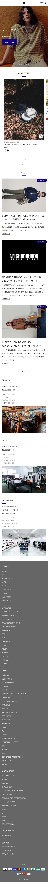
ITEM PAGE (9, 42)
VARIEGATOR (6, 608)
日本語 (23, 864)
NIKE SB (5, 660)
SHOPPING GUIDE (8, 846)
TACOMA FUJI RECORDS (10, 712)
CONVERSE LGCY (8, 824)
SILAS (4, 820)
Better (4, 734)
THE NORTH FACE (8, 578)
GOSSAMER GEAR (8, 619)
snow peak (6, 641)
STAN (4, 645)
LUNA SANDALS (7, 589)
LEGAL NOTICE (7, 850)
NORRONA (5, 652)
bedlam (5, 746)
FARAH (4, 727)
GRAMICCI (5, 664)
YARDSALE (6, 708)
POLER (4, 649)
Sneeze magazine (8, 738)
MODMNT (5, 783)
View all (23, 165)
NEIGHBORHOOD (8, 776)
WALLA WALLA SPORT (10, 612)
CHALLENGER (7, 787)
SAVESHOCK (6, 600)
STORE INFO (6, 835)
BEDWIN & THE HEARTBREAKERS (14, 798)
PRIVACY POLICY (8, 854)
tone (3, 813)
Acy (3, 731)
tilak (3, 638)
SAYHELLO (6, 723)
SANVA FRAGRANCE (9, 626)
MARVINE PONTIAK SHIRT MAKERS (14, 694)
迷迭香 (4, 582)
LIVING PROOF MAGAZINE (11, 742)
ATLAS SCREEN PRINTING (11, 623)
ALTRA (4, 586)
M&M (4, 809)
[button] (19, 64)
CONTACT (5, 843)
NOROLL (5, 686)
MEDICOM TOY (7, 760)
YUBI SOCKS (6, 597)
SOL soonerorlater (8, 682)
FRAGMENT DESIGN (9, 805)
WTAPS (4, 779)
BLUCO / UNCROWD (9, 802)
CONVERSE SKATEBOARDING (12, 757)
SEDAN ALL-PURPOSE (10, 701)
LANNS (4, 690)
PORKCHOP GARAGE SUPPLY (12, 790)
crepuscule (6, 697)
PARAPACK (6, 630)
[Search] (45, 3)
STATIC (4, 574)
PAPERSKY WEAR (8, 615)
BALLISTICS (6, 656)
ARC (3, 634)
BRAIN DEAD (6, 716)
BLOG (4, 839)
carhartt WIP (6, 675)
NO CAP (5, 604)
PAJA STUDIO (7, 705)
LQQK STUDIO (7, 679)
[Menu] (3, 3)
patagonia (5, 571)
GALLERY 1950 (7, 794)
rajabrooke (6, 720)
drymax (4, 593)
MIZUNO (5, 764)
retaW (4, 816)
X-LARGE (5, 749)
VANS (4, 753)
